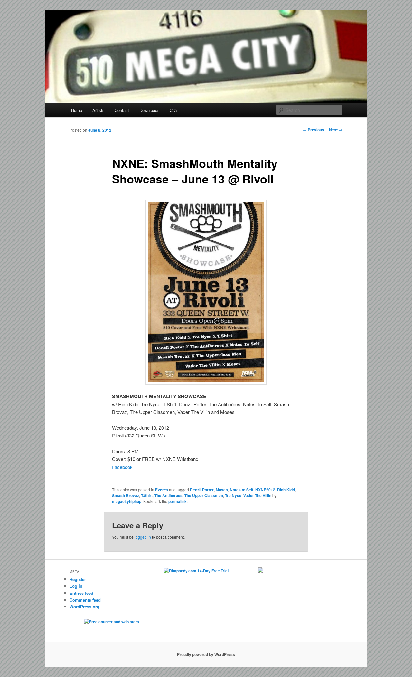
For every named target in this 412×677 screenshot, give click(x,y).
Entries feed (81, 593)
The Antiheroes (168, 495)
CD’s (174, 110)
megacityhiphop (126, 501)
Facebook (122, 467)
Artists (98, 110)
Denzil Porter (202, 490)
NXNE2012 (265, 490)
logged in (143, 537)
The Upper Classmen (203, 495)
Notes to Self (241, 490)
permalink (177, 501)
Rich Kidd (286, 490)
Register (78, 579)
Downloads (149, 110)
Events (161, 490)
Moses (222, 490)
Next (335, 129)
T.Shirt (147, 495)
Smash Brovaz (125, 495)
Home (76, 110)
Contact (122, 110)
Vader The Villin (257, 495)
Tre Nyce (233, 495)
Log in (76, 586)
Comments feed (85, 600)
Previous (313, 129)
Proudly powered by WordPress (206, 654)
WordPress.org (84, 606)
